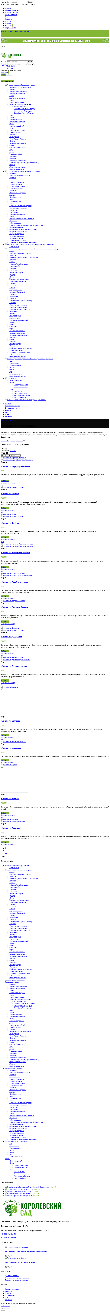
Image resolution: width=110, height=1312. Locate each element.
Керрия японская (15, 911)
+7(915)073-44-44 (22, 31)
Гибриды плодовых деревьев (20, 999)
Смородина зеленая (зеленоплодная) (23, 1126)
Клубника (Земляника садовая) (20, 1103)
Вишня (11, 995)
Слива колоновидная (17, 1044)
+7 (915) (8, 68)
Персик (12, 1038)
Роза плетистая (19, 1172)
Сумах (11, 960)
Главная (3, 441)
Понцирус (13, 934)
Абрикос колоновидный (18, 986)
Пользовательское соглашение (16, 1280)
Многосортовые (15, 1027)
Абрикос (12, 984)
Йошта (12, 1096)
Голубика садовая (16, 1085)
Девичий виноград (16, 893)
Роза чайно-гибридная (22, 1176)
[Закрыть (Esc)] (2, 1308)
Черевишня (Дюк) (15, 1051)
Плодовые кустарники (14, 441)
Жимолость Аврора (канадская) (15, 466)
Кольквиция (13, 917)
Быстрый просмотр (8, 483)
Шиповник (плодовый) (17, 1137)
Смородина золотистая (18, 1128)
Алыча (11, 990)
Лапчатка (12, 924)
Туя (10, 1154)
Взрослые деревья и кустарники (17, 865)
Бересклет (13, 876)
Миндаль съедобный (17, 1025)
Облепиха (13, 1118)
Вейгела (12, 883)
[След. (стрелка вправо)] (4, 1310)
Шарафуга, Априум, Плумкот (24, 1008)
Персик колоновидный (17, 1040)
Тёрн (11, 1047)
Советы (8, 1293)
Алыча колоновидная (17, 993)
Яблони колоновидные (17, 1062)
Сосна (11, 1152)
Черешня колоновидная (18, 1057)
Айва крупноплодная (17, 988)
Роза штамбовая (20, 1178)
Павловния (13, 932)
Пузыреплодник (15, 937)
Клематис (13, 915)
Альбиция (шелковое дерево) (20, 874)
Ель (10, 1144)
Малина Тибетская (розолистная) (21, 1116)
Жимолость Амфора (10, 523)
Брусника (12, 1075)
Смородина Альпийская (18, 956)
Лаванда (12, 919)
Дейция (12, 896)
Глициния (12, 889)
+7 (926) (8, 66)
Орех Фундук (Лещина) (17, 1036)
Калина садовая (15, 1098)
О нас (7, 1297)
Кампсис (12, 904)
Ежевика (12, 1087)
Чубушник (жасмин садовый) (19, 973)
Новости (8, 1291)
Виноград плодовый (16, 1079)
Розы (11, 1169)
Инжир (11, 1018)
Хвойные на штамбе (16, 1156)
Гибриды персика (20, 1001)
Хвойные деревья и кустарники (20, 969)
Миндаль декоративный (18, 928)
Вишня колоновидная (17, 997)
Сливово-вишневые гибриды (24, 1003)
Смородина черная (16, 1135)
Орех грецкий (14, 1034)
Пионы (11, 1163)
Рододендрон (14, 939)
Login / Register (10, 28)
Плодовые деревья (12, 982)
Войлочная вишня (15, 1081)
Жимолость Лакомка (10, 828)
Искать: (3, 2)
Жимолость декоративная (19, 900)
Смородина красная (16, 1131)
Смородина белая (16, 1124)
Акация (12, 872)
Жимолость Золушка (10, 721)
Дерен (11, 898)
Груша (11, 1012)
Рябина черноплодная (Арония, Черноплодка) (26, 1122)
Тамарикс (12, 962)
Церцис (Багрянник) (16, 971)
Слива (11, 1042)
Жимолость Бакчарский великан (15, 552)
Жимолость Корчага (10, 798)
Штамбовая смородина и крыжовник (23, 1139)
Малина (12, 1113)
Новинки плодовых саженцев (20, 1031)
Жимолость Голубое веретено (14, 582)
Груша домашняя (15, 1014)
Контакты (8, 1300)
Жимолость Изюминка (11, 748)
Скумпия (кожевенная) (17, 952)
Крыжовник (13, 1109)
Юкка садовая (14, 975)
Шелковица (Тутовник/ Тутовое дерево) (24, 1059)
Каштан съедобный (16, 1021)
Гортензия (13, 891)
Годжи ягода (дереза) (17, 1083)
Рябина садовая (15, 1120)
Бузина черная (14, 1077)
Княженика (13, 1107)
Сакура (12, 943)
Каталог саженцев (12, 1289)
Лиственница (14, 1146)
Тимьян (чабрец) (15, 965)
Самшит (12, 945)
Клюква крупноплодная (18, 1105)
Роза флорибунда (20, 1174)
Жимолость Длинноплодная (14, 666)
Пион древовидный (21, 1165)
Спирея (12, 958)
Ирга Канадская (15, 1094)
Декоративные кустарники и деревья (18, 870)
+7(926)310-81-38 (8, 31)
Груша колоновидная (17, 1016)
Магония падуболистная (18, 926)
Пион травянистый (21, 1167)
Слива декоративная (17, 954)
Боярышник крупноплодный (19, 1072)
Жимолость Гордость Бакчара (14, 607)
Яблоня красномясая (16, 1066)
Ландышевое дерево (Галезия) (20, 921)
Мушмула (12, 1029)
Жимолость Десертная (11, 636)
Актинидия (13, 1070)
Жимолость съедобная (17, 1090)
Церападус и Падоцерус (23, 1006)
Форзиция (13, 967)
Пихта (11, 1150)
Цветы (7, 1159)
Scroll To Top (5, 1306)
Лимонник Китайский (17, 1111)
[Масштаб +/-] (8, 1308)
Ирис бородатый (15, 1161)
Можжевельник (15, 1148)
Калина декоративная (17, 902)
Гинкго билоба (14, 887)
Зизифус (12, 1092)
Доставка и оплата (12, 1276)
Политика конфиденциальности (17, 1278)
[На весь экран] (6, 1308)
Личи (11, 1023)
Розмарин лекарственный (18, 941)
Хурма (11, 1049)
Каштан (12, 909)
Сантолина (13, 947)
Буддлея (12, 881)
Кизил (11, 1100)
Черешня (12, 1055)
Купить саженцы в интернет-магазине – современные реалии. (27, 1251)
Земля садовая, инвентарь (14, 980)
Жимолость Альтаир (10, 493)
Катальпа (12, 906)
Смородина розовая (16, 1133)
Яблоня (12, 1064)
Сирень (12, 950)
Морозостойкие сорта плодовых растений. (20, 1262)
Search (30, 2)
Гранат (11, 1010)
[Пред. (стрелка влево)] (2, 1310)
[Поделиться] (4, 1308)
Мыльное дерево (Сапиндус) (19, 930)
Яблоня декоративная (17, 978)
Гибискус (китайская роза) (18, 885)
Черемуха (13, 1053)
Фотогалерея (10, 1295)
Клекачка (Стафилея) (17, 913)
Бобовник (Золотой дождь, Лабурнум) (23, 878)
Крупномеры (14, 868)
